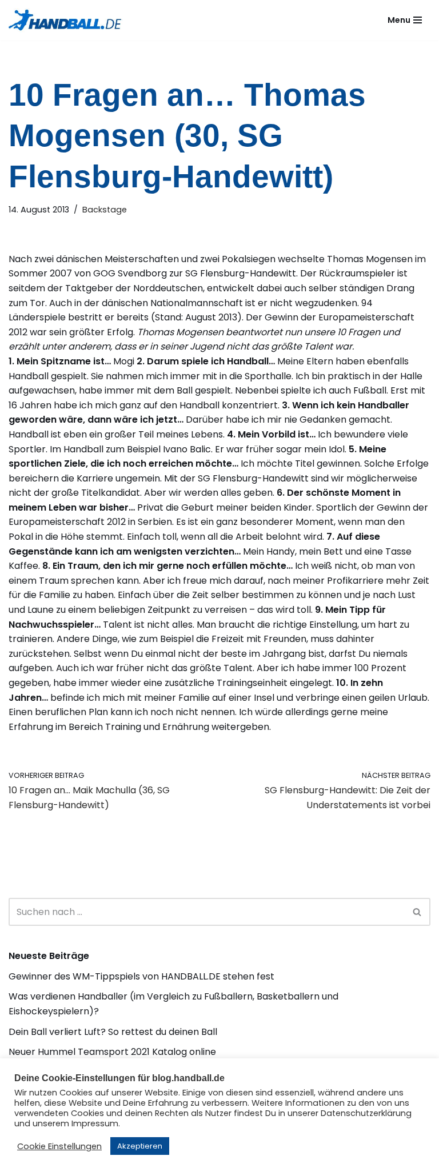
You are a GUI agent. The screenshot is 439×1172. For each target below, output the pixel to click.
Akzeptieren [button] (139, 1146)
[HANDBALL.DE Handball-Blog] (66, 20)
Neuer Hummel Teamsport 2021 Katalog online (112, 1051)
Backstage (104, 209)
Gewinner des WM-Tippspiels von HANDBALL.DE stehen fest (141, 976)
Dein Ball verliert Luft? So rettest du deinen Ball (113, 1031)
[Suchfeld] (417, 912)
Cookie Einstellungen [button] (59, 1146)
